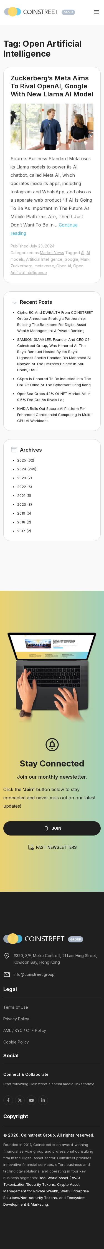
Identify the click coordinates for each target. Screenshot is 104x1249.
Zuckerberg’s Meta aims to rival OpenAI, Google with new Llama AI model (52, 86)
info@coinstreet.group (34, 974)
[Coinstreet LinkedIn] (43, 1100)
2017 (21, 531)
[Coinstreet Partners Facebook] (8, 1100)
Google (71, 259)
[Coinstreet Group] (39, 11)
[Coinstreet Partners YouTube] (31, 1100)
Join (56, 828)
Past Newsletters (56, 847)
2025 (21, 460)
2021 (21, 495)
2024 (21, 469)
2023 (21, 478)
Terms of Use (15, 1007)
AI (82, 252)
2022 (21, 486)
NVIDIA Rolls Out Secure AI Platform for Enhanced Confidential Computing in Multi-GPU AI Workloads (54, 414)
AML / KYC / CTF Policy (24, 1030)
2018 (21, 522)
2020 (21, 504)
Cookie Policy (16, 1042)
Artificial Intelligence (44, 259)
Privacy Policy (16, 1018)
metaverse (44, 265)
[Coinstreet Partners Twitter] (20, 1100)
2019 (21, 513)
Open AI (63, 265)
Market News (52, 252)
